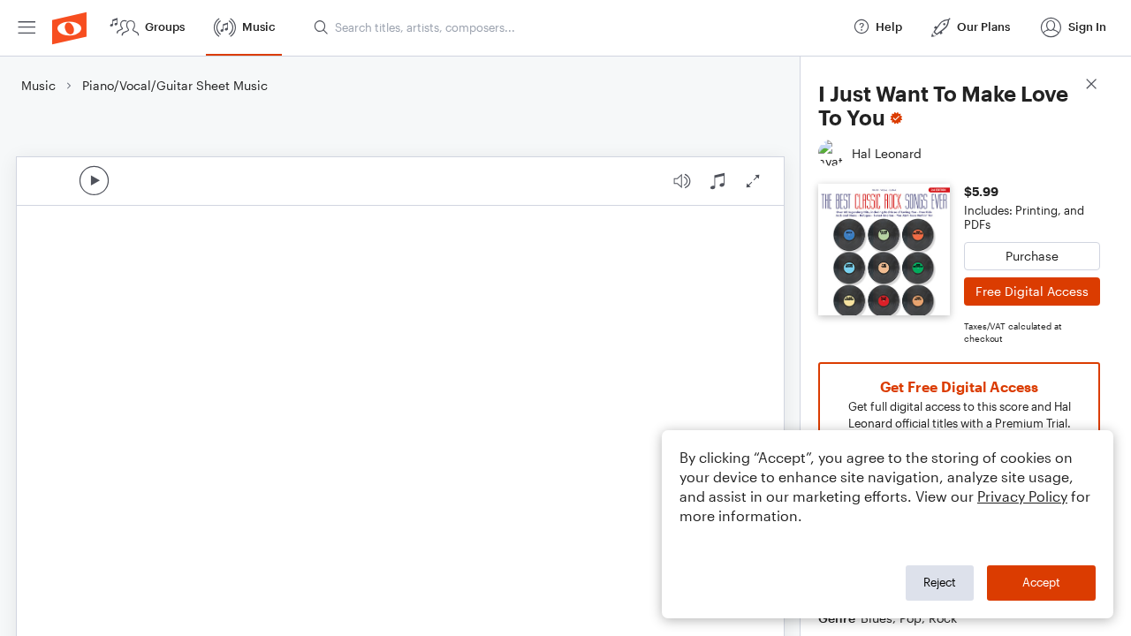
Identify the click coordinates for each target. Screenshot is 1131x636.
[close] (1091, 86)
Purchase (1032, 255)
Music (38, 85)
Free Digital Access (1032, 291)
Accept (1041, 582)
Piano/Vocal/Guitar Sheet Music (175, 85)
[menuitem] (26, 28)
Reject (939, 582)
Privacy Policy (1022, 496)
